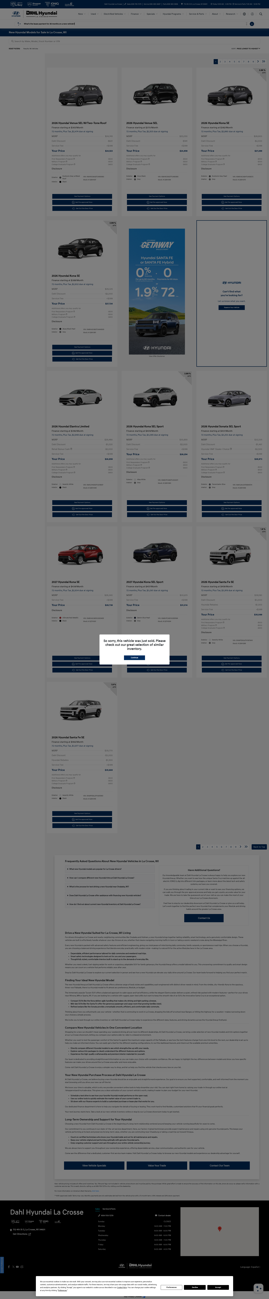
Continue (134, 658)
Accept (218, 1287)
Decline (195, 1287)
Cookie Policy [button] (122, 1288)
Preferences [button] (62, 1290)
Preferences (171, 1287)
